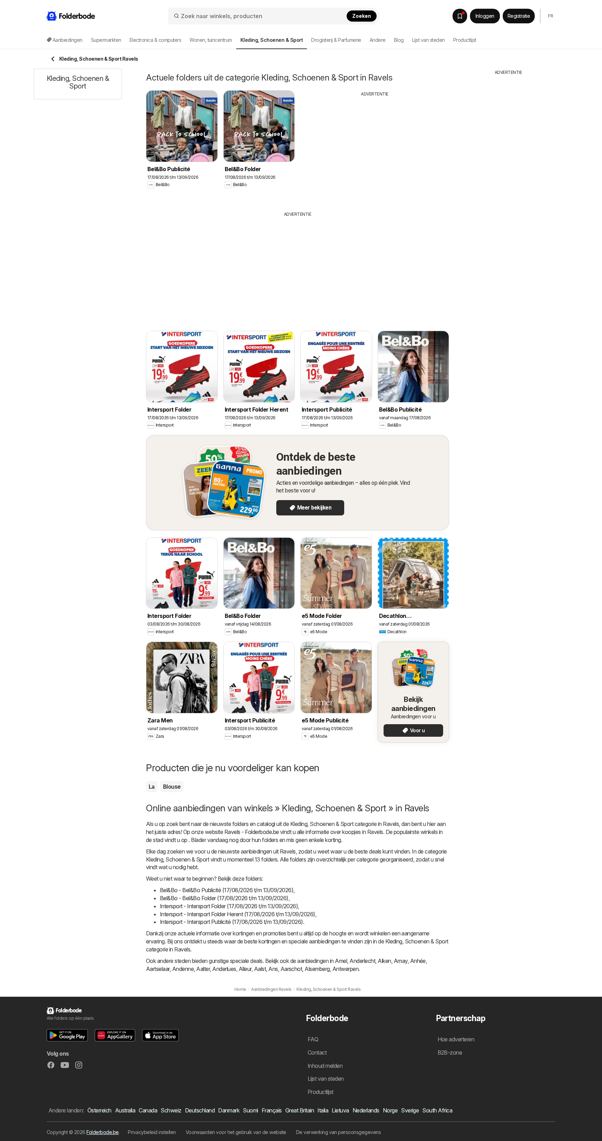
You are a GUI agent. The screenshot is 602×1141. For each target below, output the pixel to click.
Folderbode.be (102, 1132)
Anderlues (224, 968)
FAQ (313, 1039)
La (152, 786)
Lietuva (340, 1110)
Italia (322, 1110)
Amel (341, 960)
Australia (125, 1110)
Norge (390, 1110)
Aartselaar (158, 968)
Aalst (260, 968)
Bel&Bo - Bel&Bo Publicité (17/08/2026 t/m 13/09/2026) (226, 890)
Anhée (418, 960)
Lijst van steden (428, 40)
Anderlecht (362, 960)
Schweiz (171, 1110)
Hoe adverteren (456, 1039)
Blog (399, 40)
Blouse (172, 786)
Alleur (245, 968)
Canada (148, 1110)
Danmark (228, 1110)
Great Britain (299, 1110)
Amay (401, 960)
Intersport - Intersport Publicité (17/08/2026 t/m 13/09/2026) (231, 921)
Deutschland (200, 1110)
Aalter (203, 968)
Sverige (410, 1110)
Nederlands (366, 1110)
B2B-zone (450, 1052)
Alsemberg (317, 968)
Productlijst (464, 40)
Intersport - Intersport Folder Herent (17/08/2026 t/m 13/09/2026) (237, 914)
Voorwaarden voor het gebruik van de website (236, 1132)
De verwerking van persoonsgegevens (338, 1132)
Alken (384, 960)
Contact (317, 1052)
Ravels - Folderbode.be (251, 831)
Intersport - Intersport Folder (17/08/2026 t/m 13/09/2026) (229, 906)
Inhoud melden (325, 1065)
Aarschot (291, 968)
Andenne (183, 968)
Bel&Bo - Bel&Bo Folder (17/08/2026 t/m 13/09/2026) (224, 898)
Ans (273, 968)
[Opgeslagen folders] (460, 16)
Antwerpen (345, 968)
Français (272, 1110)
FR (550, 15)
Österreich (99, 1110)
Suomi (250, 1110)
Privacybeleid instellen (152, 1132)
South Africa (437, 1110)
